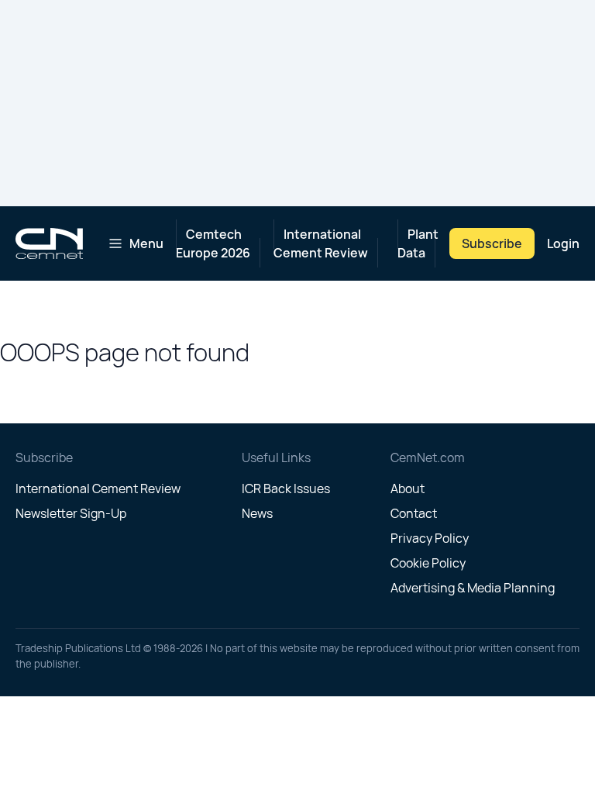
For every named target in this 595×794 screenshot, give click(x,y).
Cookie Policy (428, 562)
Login (563, 243)
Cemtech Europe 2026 (213, 243)
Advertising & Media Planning (472, 587)
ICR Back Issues (286, 488)
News (257, 513)
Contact (413, 513)
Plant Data (418, 243)
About (407, 488)
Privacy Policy (429, 538)
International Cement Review (320, 243)
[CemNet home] (49, 243)
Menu (146, 243)
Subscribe (492, 243)
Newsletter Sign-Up (70, 513)
